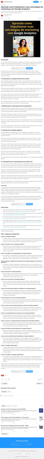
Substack (17, 456)
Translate (3, 4)
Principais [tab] (3, 405)
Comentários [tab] (4, 391)
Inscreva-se (36, 1)
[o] (41, 427)
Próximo (39, 383)
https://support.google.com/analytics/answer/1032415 (14, 215)
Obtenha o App (28, 453)
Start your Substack (18, 453)
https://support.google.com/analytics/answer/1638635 (14, 227)
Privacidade (23, 450)
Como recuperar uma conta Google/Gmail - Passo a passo (15, 417)
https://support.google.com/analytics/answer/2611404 (14, 218)
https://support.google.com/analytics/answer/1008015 (24, 211)
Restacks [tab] (9, 391)
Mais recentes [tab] (9, 405)
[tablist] (6, 392)
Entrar (41, 1)
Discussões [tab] (15, 405)
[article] (22, 411)
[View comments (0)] (6, 19)
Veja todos (4, 433)
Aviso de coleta (32, 450)
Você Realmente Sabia (9, 413)
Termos (27, 450)
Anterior (5, 383)
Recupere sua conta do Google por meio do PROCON (13, 409)
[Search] (42, 406)
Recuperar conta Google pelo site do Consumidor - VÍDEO (14, 425)
